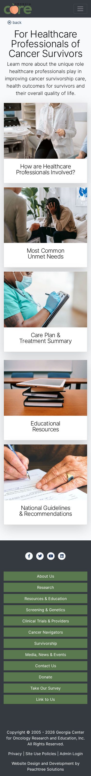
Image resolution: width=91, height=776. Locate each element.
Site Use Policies (40, 753)
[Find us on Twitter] (40, 556)
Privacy (15, 753)
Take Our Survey (45, 688)
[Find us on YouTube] (51, 556)
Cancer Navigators (45, 632)
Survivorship (45, 643)
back (16, 22)
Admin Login (71, 753)
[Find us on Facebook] (29, 556)
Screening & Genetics (45, 609)
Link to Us (45, 699)
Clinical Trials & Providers (45, 621)
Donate (45, 676)
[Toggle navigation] (80, 9)
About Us (45, 576)
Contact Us (45, 665)
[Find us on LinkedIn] (62, 556)
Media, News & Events (45, 654)
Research (45, 587)
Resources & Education (46, 598)
